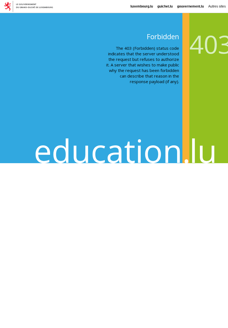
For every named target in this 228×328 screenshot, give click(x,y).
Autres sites (217, 6)
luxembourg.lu (141, 6)
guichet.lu (165, 6)
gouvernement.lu (190, 6)
